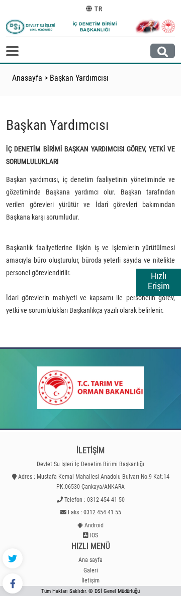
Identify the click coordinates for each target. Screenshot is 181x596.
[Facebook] (13, 583)
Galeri (90, 570)
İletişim (90, 580)
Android (94, 525)
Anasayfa (27, 78)
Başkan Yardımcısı (79, 78)
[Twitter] (13, 558)
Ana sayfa (90, 559)
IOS (94, 535)
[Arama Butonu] (162, 51)
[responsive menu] (12, 51)
